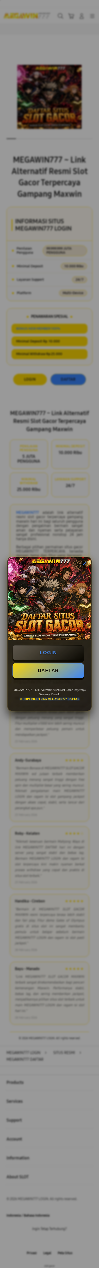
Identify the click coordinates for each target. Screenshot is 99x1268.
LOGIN (48, 652)
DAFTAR (48, 670)
